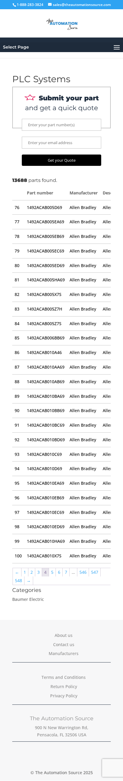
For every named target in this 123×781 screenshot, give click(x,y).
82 (17, 294)
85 (17, 338)
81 (17, 280)
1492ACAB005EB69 (45, 236)
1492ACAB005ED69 (45, 265)
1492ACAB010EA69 (45, 483)
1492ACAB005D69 (44, 207)
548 (18, 580)
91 (17, 425)
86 (17, 352)
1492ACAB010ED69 (45, 526)
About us (64, 635)
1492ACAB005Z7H (44, 309)
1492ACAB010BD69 (46, 439)
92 (17, 439)
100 (18, 556)
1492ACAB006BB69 (45, 338)
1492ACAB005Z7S (44, 323)
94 (17, 468)
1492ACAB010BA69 (45, 396)
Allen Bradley (83, 207)
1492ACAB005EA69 (45, 222)
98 (17, 526)
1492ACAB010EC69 (45, 512)
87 (17, 367)
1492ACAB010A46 (44, 352)
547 (94, 572)
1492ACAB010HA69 (46, 541)
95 (17, 483)
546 (83, 572)
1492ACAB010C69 (44, 454)
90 (17, 410)
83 (17, 309)
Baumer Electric (28, 599)
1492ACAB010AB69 (45, 381)
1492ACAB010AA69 (45, 367)
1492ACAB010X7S (44, 556)
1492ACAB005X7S (44, 294)
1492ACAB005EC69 (45, 251)
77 (17, 222)
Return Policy (63, 686)
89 (17, 396)
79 (17, 251)
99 (17, 541)
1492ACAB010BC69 (45, 425)
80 (17, 265)
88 (17, 381)
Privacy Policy (63, 696)
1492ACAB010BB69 (45, 410)
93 (17, 454)
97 (17, 512)
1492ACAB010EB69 (45, 498)
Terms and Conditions (63, 677)
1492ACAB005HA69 (46, 280)
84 (17, 323)
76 (17, 207)
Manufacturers (64, 653)
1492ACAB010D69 (44, 468)
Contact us (63, 644)
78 (17, 236)
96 (17, 498)
